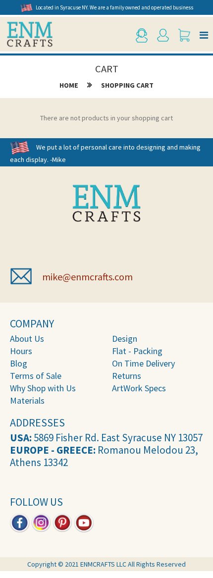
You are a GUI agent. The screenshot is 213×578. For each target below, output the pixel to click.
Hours (21, 351)
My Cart (185, 35)
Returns (126, 375)
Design (124, 338)
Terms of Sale (35, 375)
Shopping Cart (127, 85)
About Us (27, 338)
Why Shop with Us (43, 388)
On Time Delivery (143, 363)
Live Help (143, 35)
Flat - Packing (137, 351)
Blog (18, 363)
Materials (27, 400)
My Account (164, 35)
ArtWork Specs (139, 388)
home (68, 85)
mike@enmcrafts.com (87, 276)
